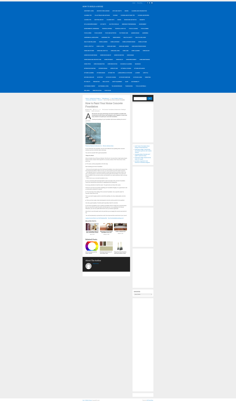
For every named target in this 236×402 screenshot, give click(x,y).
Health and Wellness (90, 41)
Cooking (115, 15)
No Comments (96, 111)
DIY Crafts (103, 24)
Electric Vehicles (114, 24)
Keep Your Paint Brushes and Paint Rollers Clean (120, 252)
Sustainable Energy (89, 86)
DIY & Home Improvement (90, 24)
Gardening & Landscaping (91, 37)
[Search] (149, 98)
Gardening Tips (105, 37)
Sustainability (135, 81)
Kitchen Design (101, 72)
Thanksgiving (129, 86)
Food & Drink (87, 33)
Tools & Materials (141, 86)
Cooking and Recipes (143, 15)
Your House (107, 90)
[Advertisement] (143, 122)
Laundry (137, 72)
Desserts (142, 19)
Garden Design (135, 33)
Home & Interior (115, 41)
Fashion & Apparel (107, 28)
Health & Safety (127, 37)
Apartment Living (89, 10)
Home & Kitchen (142, 41)
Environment (142, 24)
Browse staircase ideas (108, 145)
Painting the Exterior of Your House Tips (106, 252)
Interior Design (103, 68)
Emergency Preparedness (129, 24)
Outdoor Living (137, 77)
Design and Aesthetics (130, 19)
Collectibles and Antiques (102, 15)
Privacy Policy (139, 2)
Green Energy (116, 37)
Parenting (148, 77)
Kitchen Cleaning (89, 72)
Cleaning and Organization (139, 10)
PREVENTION (96, 81)
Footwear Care (123, 33)
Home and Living (115, 50)
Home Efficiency (108, 59)
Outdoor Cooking (111, 77)
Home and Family (111, 46)
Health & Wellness (140, 37)
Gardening (145, 33)
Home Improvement (131, 59)
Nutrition (100, 77)
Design (119, 19)
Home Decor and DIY (105, 55)
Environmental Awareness (91, 28)
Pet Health (87, 81)
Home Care (125, 50)
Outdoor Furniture (124, 77)
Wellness (87, 90)
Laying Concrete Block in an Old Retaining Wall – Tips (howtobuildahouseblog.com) (104, 218)
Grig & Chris (89, 109)
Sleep (126, 81)
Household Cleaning (126, 64)
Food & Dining (144, 28)
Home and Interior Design (139, 46)
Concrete (106, 109)
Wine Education (97, 90)
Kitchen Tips (111, 72)
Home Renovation (112, 64)
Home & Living (100, 46)
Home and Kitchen (89, 50)
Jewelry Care (114, 68)
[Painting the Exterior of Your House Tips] (106, 246)
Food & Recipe (98, 33)
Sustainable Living (103, 86)
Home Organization (99, 64)
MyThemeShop (150, 400)
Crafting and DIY (98, 19)
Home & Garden (103, 41)
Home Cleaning (136, 50)
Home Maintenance (145, 59)
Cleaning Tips (88, 15)
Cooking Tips (87, 19)
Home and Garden (124, 46)
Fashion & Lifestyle (120, 28)
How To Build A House (93, 6)
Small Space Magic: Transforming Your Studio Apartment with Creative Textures (143, 151)
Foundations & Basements (114, 109)
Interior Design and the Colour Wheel (91, 252)
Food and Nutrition (110, 33)
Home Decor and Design (90, 55)
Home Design (130, 55)
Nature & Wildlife (89, 77)
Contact (133, 2)
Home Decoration (119, 55)
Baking (126, 10)
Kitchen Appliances (139, 68)
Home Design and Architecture (92, 59)
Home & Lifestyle (88, 46)
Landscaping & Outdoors (125, 72)
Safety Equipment (117, 81)
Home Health (119, 59)
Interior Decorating (90, 68)
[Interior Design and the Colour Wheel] (91, 246)
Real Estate (106, 81)
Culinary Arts (110, 19)
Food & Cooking (133, 28)
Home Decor (146, 50)
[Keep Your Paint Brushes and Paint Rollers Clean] (120, 246)
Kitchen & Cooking (126, 68)
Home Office (87, 64)
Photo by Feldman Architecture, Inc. (93, 145)
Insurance (138, 64)
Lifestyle (145, 72)
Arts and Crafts (117, 10)
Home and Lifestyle (102, 50)
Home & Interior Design (128, 41)
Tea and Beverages (117, 86)
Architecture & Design (103, 10)
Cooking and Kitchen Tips (128, 15)
